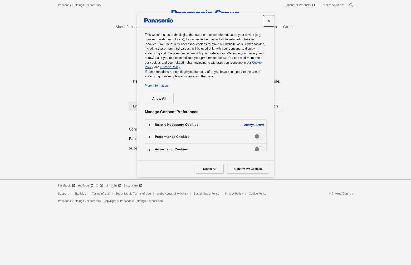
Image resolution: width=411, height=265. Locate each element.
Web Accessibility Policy (172, 193)
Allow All (159, 98)
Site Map (80, 193)
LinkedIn (111, 185)
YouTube (83, 185)
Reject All (209, 169)
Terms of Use (101, 193)
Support (63, 193)
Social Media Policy (206, 193)
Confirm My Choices (248, 169)
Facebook (64, 185)
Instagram (131, 185)
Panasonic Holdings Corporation (79, 5)
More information (156, 85)
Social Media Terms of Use (133, 193)
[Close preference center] (269, 21)
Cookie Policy (257, 193)
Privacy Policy (234, 193)
